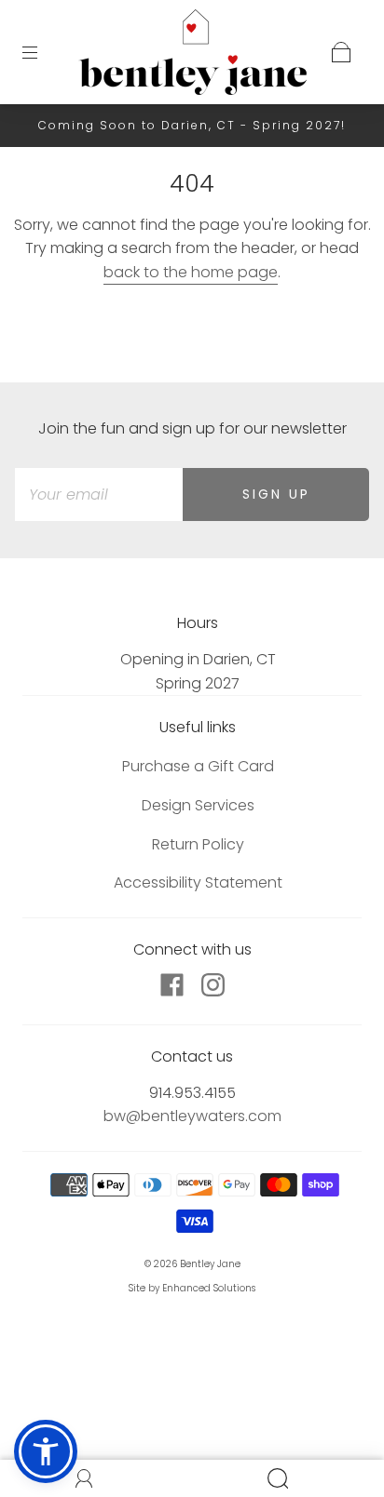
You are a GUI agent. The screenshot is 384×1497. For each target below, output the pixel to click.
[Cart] (341, 52)
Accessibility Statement (198, 882)
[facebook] (171, 985)
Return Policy (198, 844)
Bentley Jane (210, 1264)
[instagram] (212, 985)
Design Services (198, 805)
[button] (46, 1451)
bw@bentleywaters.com (192, 1116)
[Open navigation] (42, 52)
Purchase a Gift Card (198, 766)
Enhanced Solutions (208, 1288)
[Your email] (99, 495)
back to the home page (190, 272)
